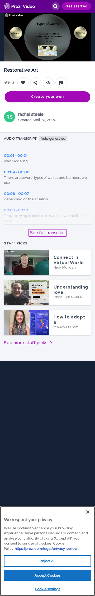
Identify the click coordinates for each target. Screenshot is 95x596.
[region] (47, 551)
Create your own (47, 96)
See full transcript (47, 232)
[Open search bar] (55, 6)
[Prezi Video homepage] (19, 6)
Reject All (47, 561)
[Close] (88, 512)
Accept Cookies (48, 575)
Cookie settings (47, 589)
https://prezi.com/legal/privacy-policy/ (46, 549)
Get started (76, 6)
